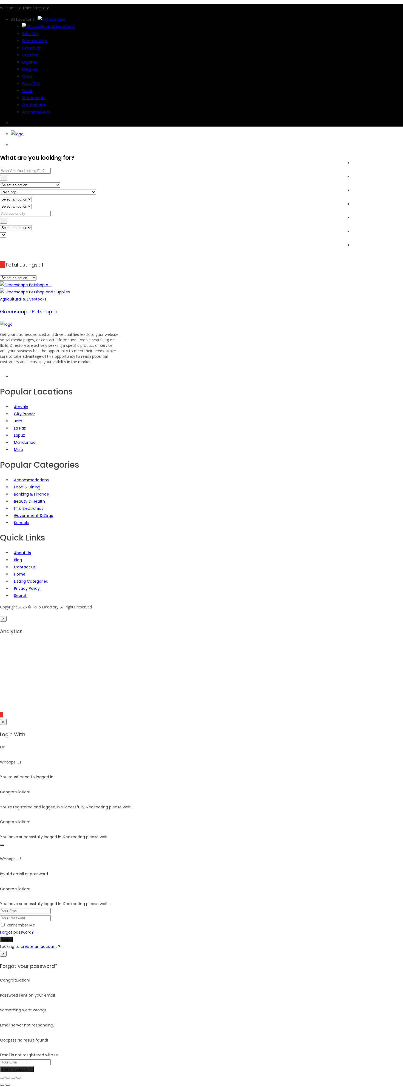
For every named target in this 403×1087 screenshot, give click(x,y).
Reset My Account (17, 1069)
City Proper (24, 414)
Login (6, 939)
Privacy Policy (27, 588)
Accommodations (31, 480)
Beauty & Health (29, 501)
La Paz (20, 428)
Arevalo (21, 407)
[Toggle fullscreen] (7, 1078)
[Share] (13, 1078)
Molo (18, 449)
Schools (21, 522)
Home (358, 163)
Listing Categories (31, 581)
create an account (39, 946)
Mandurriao (25, 442)
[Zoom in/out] (2, 1078)
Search (359, 176)
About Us (360, 245)
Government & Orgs (33, 515)
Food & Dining (27, 487)
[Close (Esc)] (18, 1078)
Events (358, 204)
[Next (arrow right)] (7, 1085)
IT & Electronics (28, 508)
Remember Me (21, 925)
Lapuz (19, 435)
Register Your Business (373, 231)
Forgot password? (17, 932)
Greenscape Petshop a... (29, 311)
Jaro (18, 421)
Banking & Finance (31, 494)
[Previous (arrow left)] (2, 1085)
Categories (362, 190)
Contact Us (25, 567)
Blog (356, 218)
